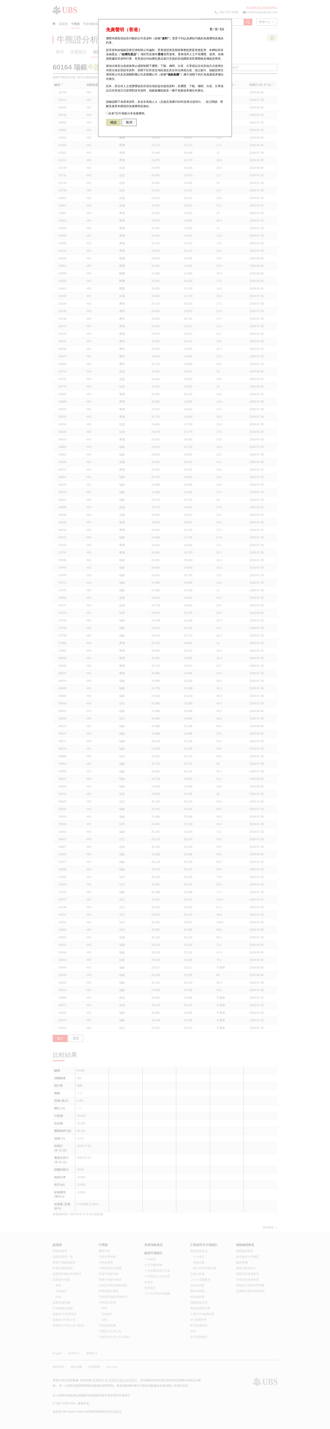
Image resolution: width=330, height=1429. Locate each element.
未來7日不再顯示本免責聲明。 (127, 113)
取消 (129, 122)
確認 (113, 122)
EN (222, 29)
